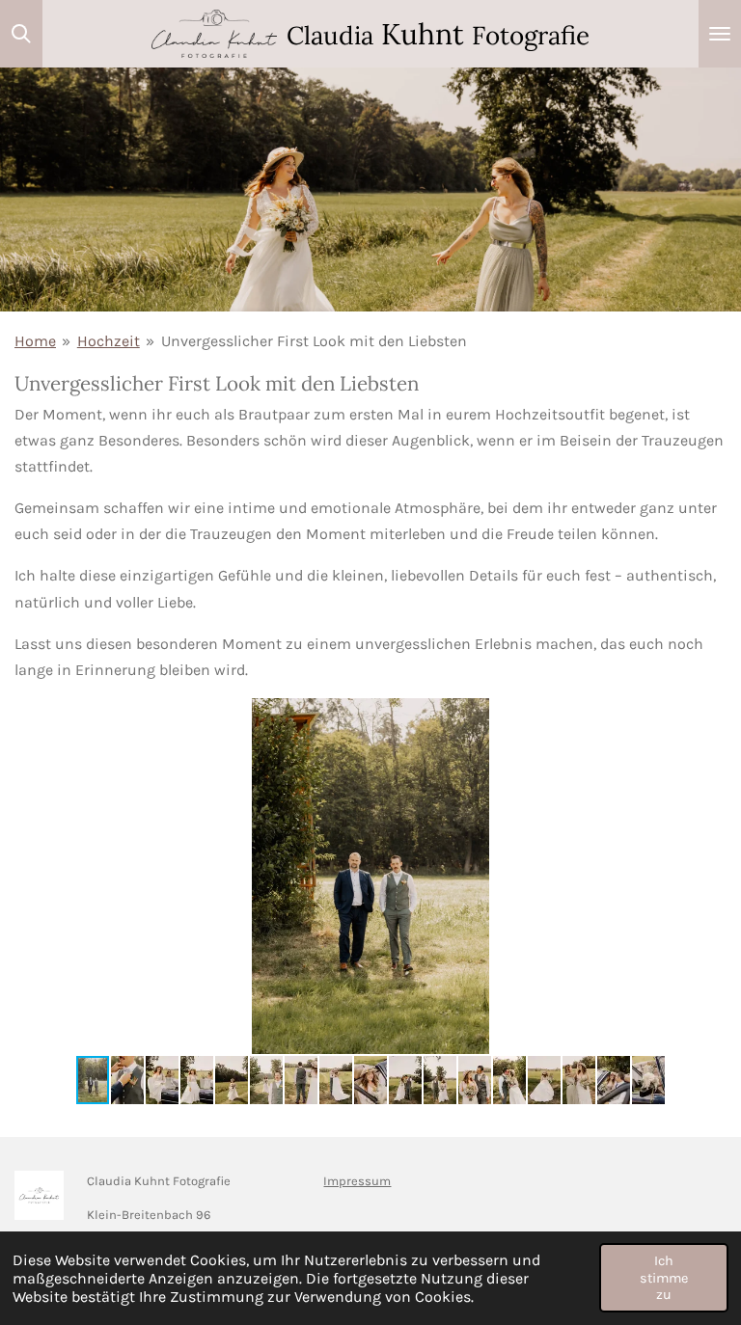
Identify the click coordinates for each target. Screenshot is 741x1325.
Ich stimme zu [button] (664, 1278)
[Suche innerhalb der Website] (21, 34)
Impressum (357, 1181)
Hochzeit (108, 341)
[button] (709, 715)
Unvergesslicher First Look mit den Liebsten (314, 341)
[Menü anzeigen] (720, 34)
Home (35, 341)
